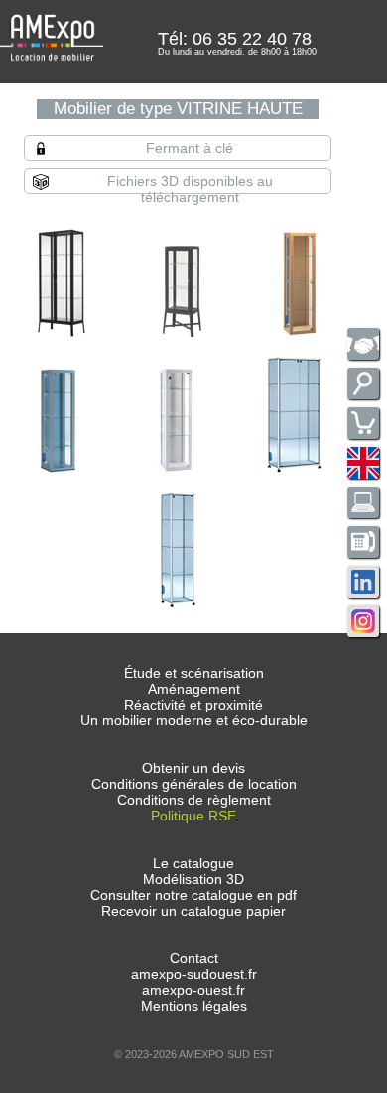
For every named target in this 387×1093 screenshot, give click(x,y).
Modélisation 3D (193, 879)
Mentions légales (194, 1006)
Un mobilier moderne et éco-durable (194, 720)
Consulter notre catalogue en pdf (193, 895)
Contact (194, 958)
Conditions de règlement (194, 800)
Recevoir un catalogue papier (193, 911)
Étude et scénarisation (194, 673)
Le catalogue (193, 863)
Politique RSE (193, 815)
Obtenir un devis (193, 768)
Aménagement (194, 689)
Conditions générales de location (194, 784)
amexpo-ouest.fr (193, 990)
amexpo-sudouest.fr (194, 974)
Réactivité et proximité (193, 704)
